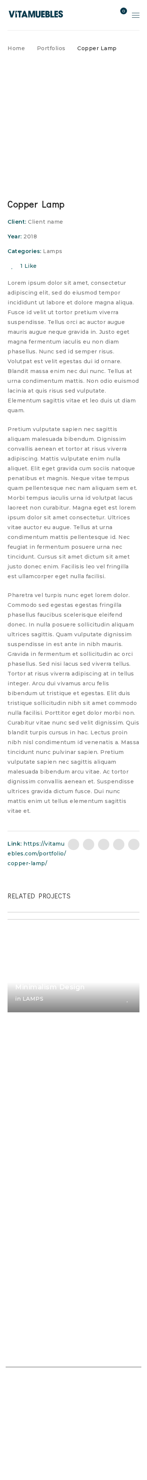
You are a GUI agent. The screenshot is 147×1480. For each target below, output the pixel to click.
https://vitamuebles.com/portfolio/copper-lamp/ (37, 853)
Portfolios (51, 48)
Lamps (53, 251)
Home (16, 48)
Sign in (106, 15)
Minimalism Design (50, 987)
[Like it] (127, 999)
